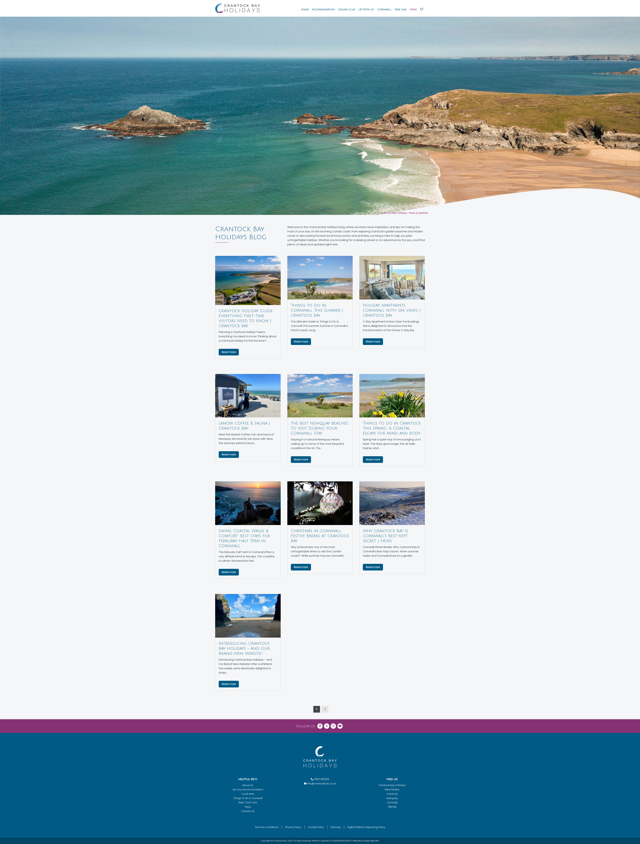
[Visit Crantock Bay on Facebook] (320, 726)
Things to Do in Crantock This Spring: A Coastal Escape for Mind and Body (392, 428)
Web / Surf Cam (247, 802)
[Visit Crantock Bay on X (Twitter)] (326, 726)
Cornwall (384, 9)
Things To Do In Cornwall (248, 798)
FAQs (248, 807)
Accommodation (323, 9)
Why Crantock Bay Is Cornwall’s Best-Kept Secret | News (385, 536)
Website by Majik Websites (366, 840)
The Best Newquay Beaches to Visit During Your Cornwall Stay (319, 428)
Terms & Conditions (266, 827)
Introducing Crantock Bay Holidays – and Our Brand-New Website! (244, 648)
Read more (229, 352)
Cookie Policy (316, 827)
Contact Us (247, 811)
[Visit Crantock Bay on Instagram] (333, 726)
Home (305, 9)
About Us (247, 785)
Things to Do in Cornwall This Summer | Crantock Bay (317, 310)
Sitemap (336, 827)
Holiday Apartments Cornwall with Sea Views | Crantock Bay (391, 310)
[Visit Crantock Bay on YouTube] (340, 726)
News (413, 9)
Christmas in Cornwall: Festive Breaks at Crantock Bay (320, 536)
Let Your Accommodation (248, 789)
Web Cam (400, 9)
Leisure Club (346, 9)
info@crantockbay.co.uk (321, 783)
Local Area (248, 794)
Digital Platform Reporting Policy (366, 827)
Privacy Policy (293, 827)
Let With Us (366, 9)
